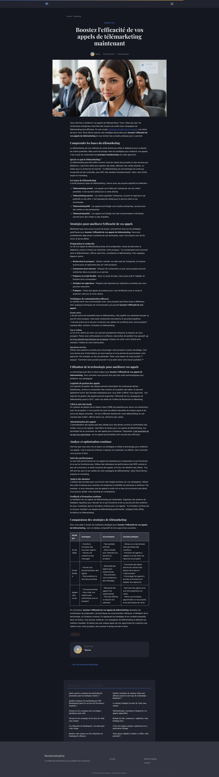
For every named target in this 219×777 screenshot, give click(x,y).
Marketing (77, 16)
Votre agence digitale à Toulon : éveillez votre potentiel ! (131, 734)
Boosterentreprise (55, 755)
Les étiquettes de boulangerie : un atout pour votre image (87, 727)
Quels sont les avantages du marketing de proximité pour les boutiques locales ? (85, 694)
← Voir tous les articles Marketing (84, 664)
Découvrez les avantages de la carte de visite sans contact (86, 719)
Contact (147, 763)
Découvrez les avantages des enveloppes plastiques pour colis (85, 712)
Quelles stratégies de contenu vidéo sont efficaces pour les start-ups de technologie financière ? (129, 695)
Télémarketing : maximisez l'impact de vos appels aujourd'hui (130, 712)
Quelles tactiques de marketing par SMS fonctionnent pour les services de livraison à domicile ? (86, 703)
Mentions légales (150, 759)
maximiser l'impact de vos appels (122, 129)
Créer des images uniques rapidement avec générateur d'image (130, 727)
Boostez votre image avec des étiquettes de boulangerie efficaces (86, 734)
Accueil (69, 16)
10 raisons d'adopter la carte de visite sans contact (129, 704)
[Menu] (172, 4)
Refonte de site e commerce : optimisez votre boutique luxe (130, 719)
